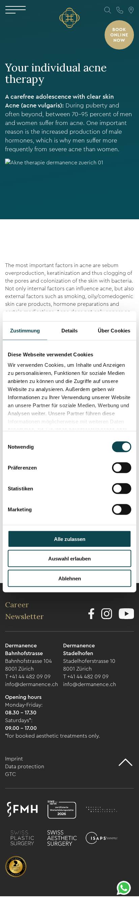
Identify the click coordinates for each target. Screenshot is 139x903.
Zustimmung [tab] (25, 330)
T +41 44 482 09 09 (28, 676)
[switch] (121, 467)
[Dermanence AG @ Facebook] (91, 614)
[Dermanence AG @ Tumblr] (126, 614)
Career (17, 604)
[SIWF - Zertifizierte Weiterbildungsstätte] (62, 810)
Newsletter (24, 616)
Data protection (24, 766)
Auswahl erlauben (69, 558)
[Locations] (131, 10)
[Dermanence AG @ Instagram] (106, 614)
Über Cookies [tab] (114, 330)
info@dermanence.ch (31, 684)
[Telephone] (120, 10)
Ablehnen (69, 578)
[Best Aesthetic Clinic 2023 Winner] (16, 867)
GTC (10, 774)
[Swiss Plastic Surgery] (22, 839)
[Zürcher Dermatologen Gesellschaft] (101, 810)
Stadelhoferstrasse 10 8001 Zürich (89, 665)
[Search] (108, 10)
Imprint (14, 759)
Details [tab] (69, 330)
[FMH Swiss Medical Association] (22, 810)
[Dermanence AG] (69, 18)
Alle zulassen (69, 539)
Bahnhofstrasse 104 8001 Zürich (28, 665)
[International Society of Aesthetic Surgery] (101, 839)
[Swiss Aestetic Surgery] (62, 839)
